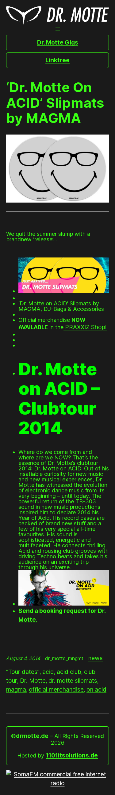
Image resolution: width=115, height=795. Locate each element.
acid (48, 671)
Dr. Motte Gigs (57, 42)
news (95, 658)
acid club (69, 671)
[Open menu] (57, 29)
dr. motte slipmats (72, 680)
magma (16, 689)
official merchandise (56, 689)
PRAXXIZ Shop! (85, 327)
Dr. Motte (33, 680)
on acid (96, 689)
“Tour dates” (23, 671)
